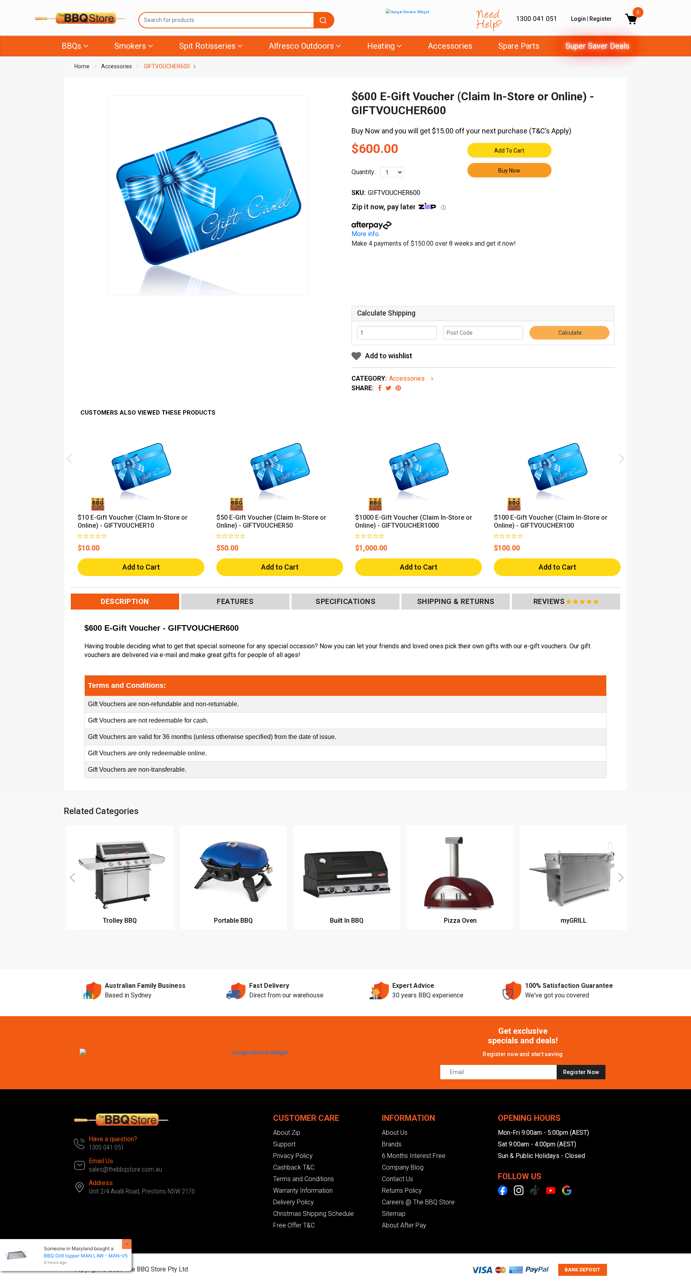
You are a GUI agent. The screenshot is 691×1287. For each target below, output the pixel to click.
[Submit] (324, 20)
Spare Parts (518, 46)
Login (578, 19)
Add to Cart (509, 150)
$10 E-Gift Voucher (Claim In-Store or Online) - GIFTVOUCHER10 (133, 521)
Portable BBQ (233, 920)
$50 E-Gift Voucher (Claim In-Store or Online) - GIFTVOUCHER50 (271, 521)
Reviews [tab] (549, 601)
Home (82, 66)
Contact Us (397, 1179)
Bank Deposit (582, 1270)
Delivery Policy (293, 1202)
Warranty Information (303, 1190)
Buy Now (509, 170)
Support (284, 1144)
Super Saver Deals (597, 46)
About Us (394, 1132)
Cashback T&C (293, 1167)
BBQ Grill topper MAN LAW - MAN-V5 (86, 1256)
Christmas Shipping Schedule (313, 1213)
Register (600, 19)
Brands (391, 1144)
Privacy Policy (293, 1156)
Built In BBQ (346, 920)
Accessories (450, 46)
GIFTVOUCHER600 (167, 66)
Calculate (569, 333)
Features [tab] (235, 601)
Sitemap (393, 1213)
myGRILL (574, 920)
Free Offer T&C (294, 1225)
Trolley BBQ (120, 920)
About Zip (286, 1132)
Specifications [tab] (345, 601)
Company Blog (402, 1167)
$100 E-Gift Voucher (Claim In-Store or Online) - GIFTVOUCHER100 (550, 521)
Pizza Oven (460, 920)
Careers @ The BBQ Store (418, 1202)
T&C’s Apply (550, 131)
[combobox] (236, 20)
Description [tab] (125, 601)
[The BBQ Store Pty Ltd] (80, 18)
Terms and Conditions (303, 1179)
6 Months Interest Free (413, 1156)
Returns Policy (402, 1190)
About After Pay (404, 1225)
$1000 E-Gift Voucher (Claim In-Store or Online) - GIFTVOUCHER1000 (413, 521)
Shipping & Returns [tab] (456, 601)
